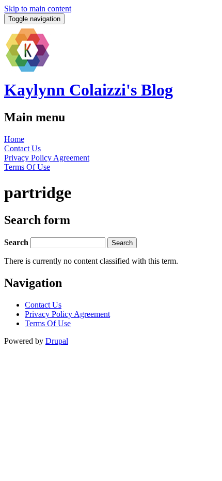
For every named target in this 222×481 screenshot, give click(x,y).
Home (14, 139)
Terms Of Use (27, 167)
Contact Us (22, 148)
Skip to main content (37, 8)
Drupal (56, 340)
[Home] (27, 70)
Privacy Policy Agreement (46, 157)
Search (17, 242)
